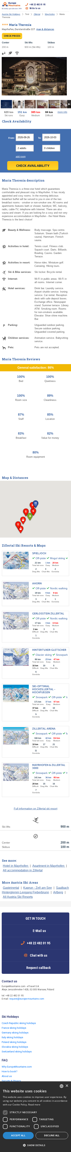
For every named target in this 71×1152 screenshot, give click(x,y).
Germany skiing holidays (15, 1032)
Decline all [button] (51, 1135)
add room (21, 156)
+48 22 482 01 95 (37, 4)
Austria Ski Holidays (11, 14)
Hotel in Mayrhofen (16, 865)
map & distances (45, 29)
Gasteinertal (11, 887)
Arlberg (58, 892)
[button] (35, 504)
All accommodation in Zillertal (23, 870)
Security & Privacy (11, 1080)
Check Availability (32, 165)
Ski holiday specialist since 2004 (12, 8)
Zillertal (37, 14)
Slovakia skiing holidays (15, 1046)
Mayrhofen (50, 14)
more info (62, 112)
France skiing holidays (14, 1027)
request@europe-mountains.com (26, 998)
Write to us (35, 8)
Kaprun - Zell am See (37, 887)
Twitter (12, 1007)
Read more (34, 1104)
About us (7, 1076)
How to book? (9, 1071)
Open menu (66, 6)
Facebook (5, 1007)
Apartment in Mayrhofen (48, 865)
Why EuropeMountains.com (17, 1066)
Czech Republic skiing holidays (19, 1023)
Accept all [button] (18, 1135)
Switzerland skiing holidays (17, 1051)
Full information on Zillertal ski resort (35, 808)
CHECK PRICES (12, 36)
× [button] (66, 1085)
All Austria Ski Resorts (18, 896)
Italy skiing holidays (12, 1037)
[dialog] (35, 1116)
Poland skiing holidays (14, 1042)
